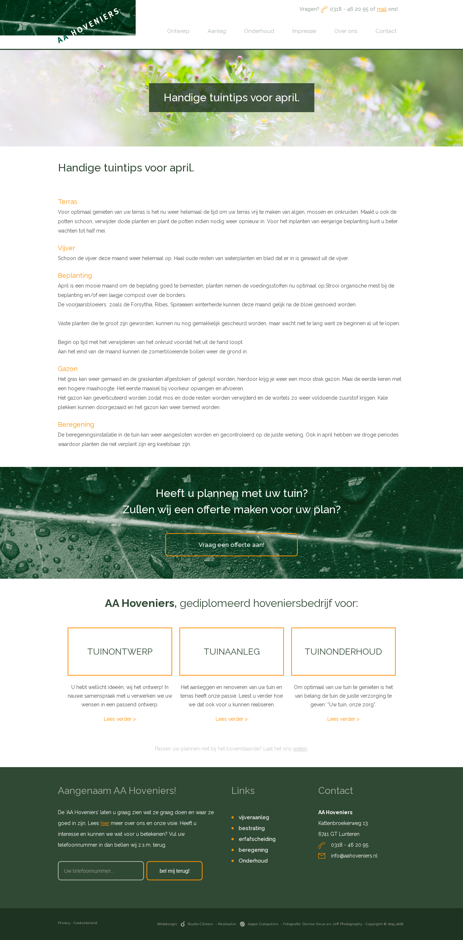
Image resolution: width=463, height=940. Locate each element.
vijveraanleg (254, 817)
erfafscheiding (257, 839)
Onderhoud (259, 31)
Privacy (64, 923)
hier (105, 823)
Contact (385, 31)
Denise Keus (314, 924)
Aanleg (217, 31)
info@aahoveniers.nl (354, 856)
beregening (253, 850)
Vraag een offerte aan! (231, 544)
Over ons (345, 31)
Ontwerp (178, 31)
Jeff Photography (347, 924)
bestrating (252, 828)
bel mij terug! (175, 871)
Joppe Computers (263, 924)
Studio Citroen (201, 924)
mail (382, 9)
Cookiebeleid (85, 923)
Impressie (304, 31)
